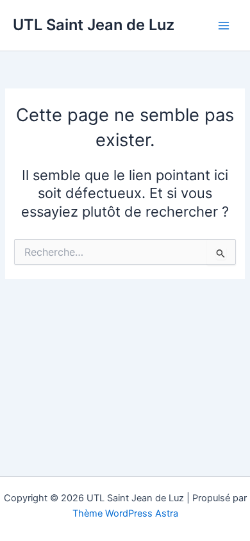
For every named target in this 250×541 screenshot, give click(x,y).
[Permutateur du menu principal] (223, 25)
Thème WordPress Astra (125, 513)
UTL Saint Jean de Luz (93, 24)
